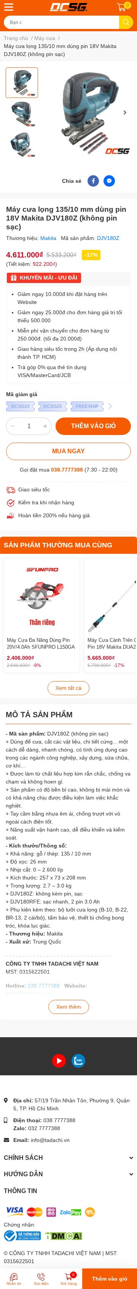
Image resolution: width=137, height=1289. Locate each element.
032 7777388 (44, 1128)
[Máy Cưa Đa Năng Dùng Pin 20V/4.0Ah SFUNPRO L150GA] (41, 595)
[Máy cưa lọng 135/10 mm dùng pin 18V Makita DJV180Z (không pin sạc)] (88, 112)
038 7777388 (59, 1120)
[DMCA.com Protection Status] (63, 1235)
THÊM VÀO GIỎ (93, 426)
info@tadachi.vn (50, 1140)
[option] (22, 82)
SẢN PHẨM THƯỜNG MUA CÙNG (58, 545)
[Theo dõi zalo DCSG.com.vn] (78, 1060)
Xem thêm (68, 1007)
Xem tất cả (68, 688)
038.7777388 (67, 470)
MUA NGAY (68, 451)
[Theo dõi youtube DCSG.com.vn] (59, 1060)
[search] (126, 22)
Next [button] (124, 112)
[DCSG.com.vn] (68, 7)
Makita (49, 238)
